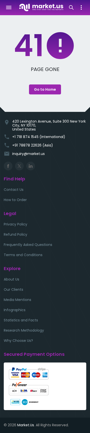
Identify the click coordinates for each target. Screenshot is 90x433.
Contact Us (14, 189)
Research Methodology (24, 330)
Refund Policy (15, 234)
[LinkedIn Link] (30, 166)
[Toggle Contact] (81, 7)
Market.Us (25, 425)
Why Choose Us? (18, 340)
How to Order (15, 199)
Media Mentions (17, 299)
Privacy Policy (15, 224)
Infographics (15, 309)
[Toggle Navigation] (9, 7)
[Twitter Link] (19, 166)
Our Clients (13, 289)
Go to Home (45, 89)
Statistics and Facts (21, 320)
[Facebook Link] (8, 166)
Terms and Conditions (23, 254)
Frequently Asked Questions (28, 244)
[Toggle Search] (71, 7)
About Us (11, 279)
